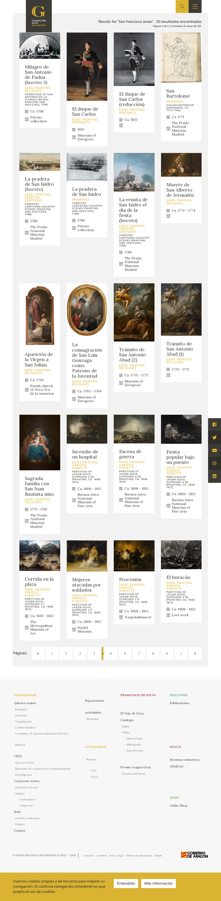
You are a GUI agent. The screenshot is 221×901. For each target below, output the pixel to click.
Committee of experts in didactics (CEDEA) (41, 733)
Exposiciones (94, 701)
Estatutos (21, 709)
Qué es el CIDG (24, 762)
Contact (19, 830)
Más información (158, 883)
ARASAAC (177, 766)
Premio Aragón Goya (135, 767)
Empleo (20, 824)
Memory (20, 744)
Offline (126, 732)
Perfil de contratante (27, 818)
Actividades (93, 712)
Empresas (26, 805)
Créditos (101, 855)
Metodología (135, 738)
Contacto (88, 855)
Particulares (27, 799)
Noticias (91, 759)
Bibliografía (134, 744)
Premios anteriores (133, 773)
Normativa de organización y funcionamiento (43, 768)
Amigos (20, 793)
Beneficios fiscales (26, 787)
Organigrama (23, 721)
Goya (94, 776)
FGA (94, 770)
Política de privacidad (139, 855)
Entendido (126, 883)
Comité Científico (25, 727)
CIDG (18, 756)
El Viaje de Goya (132, 713)
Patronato (21, 715)
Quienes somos (25, 703)
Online (125, 726)
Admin (158, 855)
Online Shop (179, 805)
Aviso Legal (116, 855)
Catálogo (127, 720)
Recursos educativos (184, 760)
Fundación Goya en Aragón (35, 855)
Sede (17, 812)
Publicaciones (179, 703)
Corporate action (26, 781)
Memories (92, 718)
